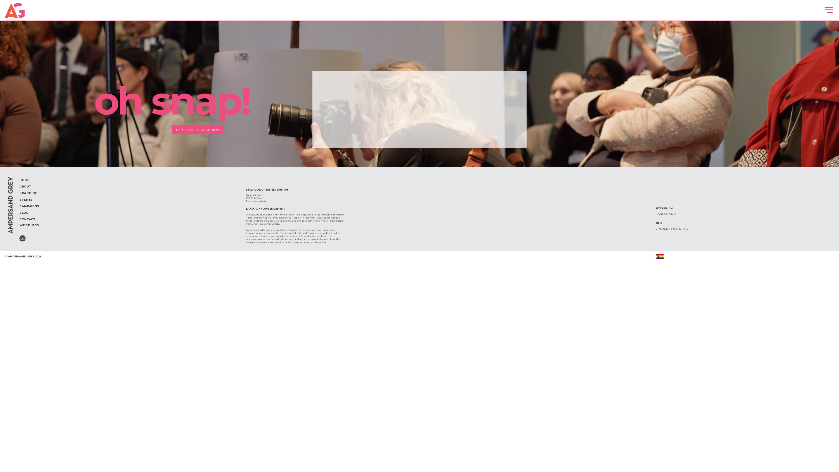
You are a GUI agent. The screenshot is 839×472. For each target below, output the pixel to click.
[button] (829, 10)
